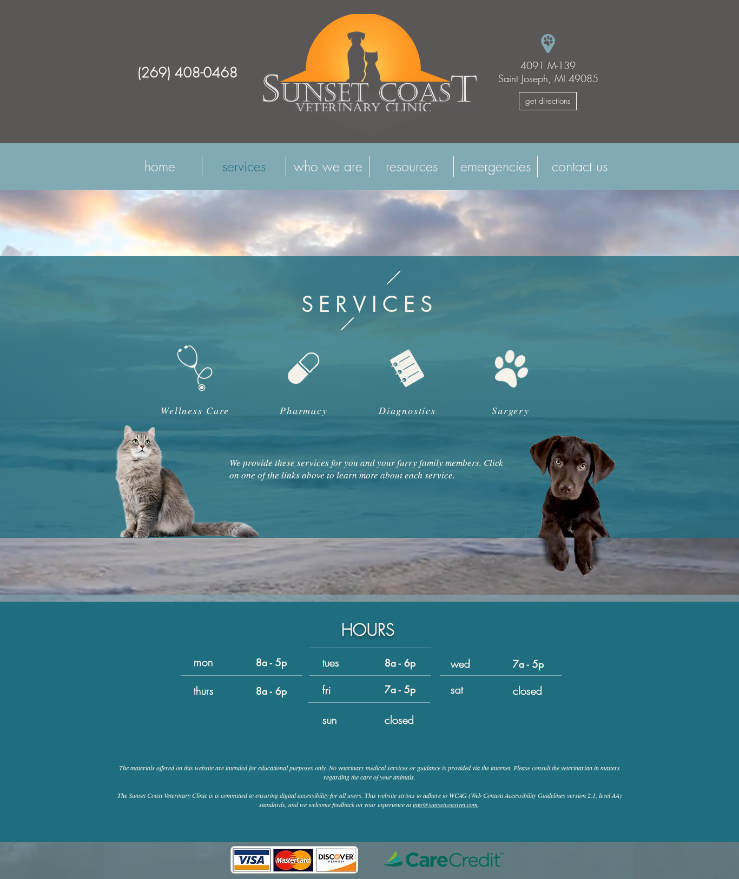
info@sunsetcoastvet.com (445, 804)
